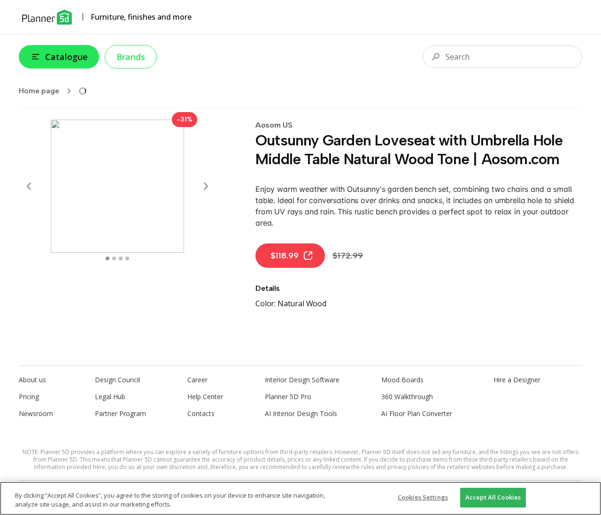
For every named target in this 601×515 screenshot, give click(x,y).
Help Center (205, 396)
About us (32, 379)
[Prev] (29, 186)
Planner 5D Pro (288, 396)
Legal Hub (110, 396)
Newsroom (36, 413)
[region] (300, 498)
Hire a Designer (516, 379)
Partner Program (120, 413)
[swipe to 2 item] (121, 258)
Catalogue (66, 56)
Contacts (201, 413)
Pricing (29, 396)
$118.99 (284, 255)
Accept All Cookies (493, 497)
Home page (39, 90)
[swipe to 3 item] (127, 258)
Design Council (117, 379)
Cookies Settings (423, 497)
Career (197, 379)
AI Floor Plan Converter (416, 413)
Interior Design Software (302, 379)
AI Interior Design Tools (301, 413)
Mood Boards (402, 379)
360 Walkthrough (407, 396)
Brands (130, 56)
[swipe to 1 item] (114, 258)
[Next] (205, 186)
